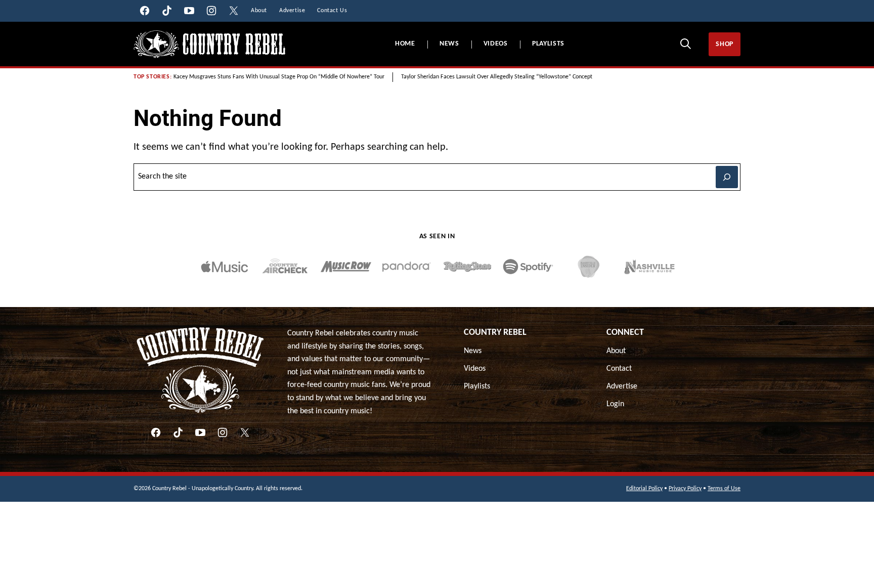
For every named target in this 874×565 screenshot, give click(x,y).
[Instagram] (222, 432)
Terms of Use (724, 489)
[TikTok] (178, 432)
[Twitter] (245, 432)
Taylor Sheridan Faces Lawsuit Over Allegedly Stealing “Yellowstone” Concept (496, 77)
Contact (619, 369)
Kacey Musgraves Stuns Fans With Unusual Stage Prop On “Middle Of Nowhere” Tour (278, 77)
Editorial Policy (644, 489)
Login (615, 404)
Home (405, 44)
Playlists (548, 44)
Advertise (621, 386)
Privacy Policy (685, 489)
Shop (724, 44)
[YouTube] (200, 432)
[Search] (685, 43)
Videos (496, 44)
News (449, 44)
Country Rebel (495, 332)
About (616, 351)
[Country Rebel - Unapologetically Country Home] (209, 44)
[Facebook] (156, 432)
